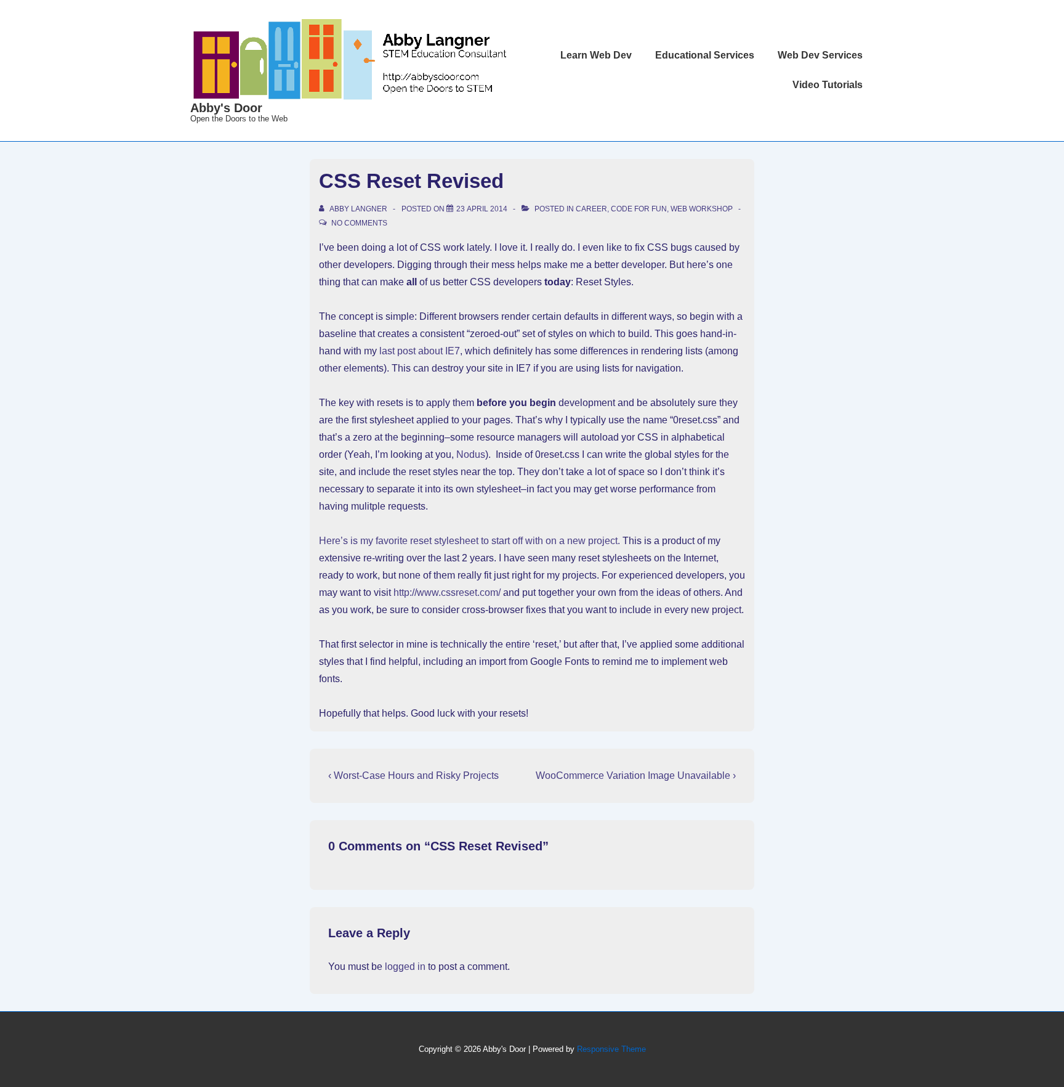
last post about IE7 (419, 351)
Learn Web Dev (596, 55)
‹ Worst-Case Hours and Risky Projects (413, 775)
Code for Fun (639, 209)
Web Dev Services (820, 55)
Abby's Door (226, 108)
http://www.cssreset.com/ (447, 592)
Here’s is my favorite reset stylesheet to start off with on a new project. (469, 540)
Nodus (470, 454)
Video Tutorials (827, 84)
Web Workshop (702, 209)
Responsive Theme (611, 1049)
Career (591, 209)
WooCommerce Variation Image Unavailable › (636, 775)
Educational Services (704, 55)
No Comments (359, 223)
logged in (405, 966)
